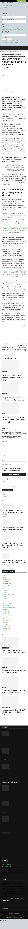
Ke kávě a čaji (21, 56)
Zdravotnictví (15, 56)
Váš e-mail (4, 37)
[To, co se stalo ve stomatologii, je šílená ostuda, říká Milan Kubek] (14, 819)
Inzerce (5, 7)
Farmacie (5, 622)
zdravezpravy (6, 67)
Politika (3, 413)
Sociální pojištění (7, 603)
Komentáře (4, 371)
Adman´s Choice (7, 620)
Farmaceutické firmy (8, 615)
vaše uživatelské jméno (8, 19)
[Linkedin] (22, 70)
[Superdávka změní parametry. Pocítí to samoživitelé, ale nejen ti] (14, 642)
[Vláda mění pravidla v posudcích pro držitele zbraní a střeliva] (14, 682)
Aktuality (9, 56)
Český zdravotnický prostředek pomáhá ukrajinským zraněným (12, 529)
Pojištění (5, 630)
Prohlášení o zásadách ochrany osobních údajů (14, 29)
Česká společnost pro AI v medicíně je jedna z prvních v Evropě (15, 274)
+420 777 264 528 (6, 864)
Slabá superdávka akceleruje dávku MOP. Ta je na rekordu (14, 671)
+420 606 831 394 (6, 866)
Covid (4, 618)
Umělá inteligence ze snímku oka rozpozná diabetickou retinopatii (15, 167)
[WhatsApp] (18, 70)
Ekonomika (8, 54)
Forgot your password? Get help (10, 28)
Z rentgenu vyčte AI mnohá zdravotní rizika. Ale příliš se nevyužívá (15, 230)
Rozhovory (6, 600)
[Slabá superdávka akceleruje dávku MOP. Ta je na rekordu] (14, 662)
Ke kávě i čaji (5, 855)
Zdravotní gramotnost (8, 594)
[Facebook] (2, 10)
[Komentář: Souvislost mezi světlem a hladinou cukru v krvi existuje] (14, 366)
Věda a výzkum (7, 628)
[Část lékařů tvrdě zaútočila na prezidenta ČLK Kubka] (14, 788)
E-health (3, 54)
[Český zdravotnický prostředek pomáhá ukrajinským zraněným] (14, 388)
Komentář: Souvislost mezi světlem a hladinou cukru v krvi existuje (13, 377)
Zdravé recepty (7, 579)
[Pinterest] (15, 70)
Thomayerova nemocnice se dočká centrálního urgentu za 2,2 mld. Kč (14, 562)
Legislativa (6, 611)
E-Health (4, 853)
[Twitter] (4, 10)
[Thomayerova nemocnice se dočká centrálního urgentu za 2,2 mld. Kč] (14, 556)
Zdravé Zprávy (7, 583)
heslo (3, 24)
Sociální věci (6, 613)
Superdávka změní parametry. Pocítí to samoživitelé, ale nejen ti (14, 651)
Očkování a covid (7, 587)
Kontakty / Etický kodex (9, 5)
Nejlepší (5, 496)
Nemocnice (6, 588)
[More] (26, 70)
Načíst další (4, 569)
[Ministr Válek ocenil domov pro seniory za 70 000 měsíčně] (14, 803)
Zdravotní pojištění (8, 585)
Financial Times (17, 255)
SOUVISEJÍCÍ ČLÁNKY (9, 358)
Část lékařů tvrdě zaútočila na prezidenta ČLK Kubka (12, 794)
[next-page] (2, 425)
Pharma (4, 848)
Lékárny (5, 596)
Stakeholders (4, 56)
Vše (4, 494)
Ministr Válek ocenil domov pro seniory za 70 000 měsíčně (13, 809)
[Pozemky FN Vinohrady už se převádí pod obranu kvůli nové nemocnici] (14, 408)
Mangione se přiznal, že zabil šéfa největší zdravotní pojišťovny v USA (14, 712)
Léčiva (5, 592)
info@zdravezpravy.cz (7, 868)
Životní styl (6, 609)
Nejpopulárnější (7, 498)
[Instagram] (3, 10)
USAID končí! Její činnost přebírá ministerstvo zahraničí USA (20, 348)
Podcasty (5, 598)
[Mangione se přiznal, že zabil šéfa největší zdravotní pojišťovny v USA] (14, 702)
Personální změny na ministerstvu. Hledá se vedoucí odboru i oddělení (7, 348)
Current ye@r (5, 479)
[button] (2, 48)
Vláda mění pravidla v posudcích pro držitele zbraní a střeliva (13, 691)
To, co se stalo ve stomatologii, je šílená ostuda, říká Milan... (14, 825)
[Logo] (5, 51)
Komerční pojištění (7, 605)
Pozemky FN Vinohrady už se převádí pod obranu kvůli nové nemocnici (13, 419)
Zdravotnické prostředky (16, 54)
